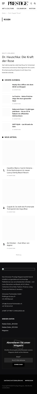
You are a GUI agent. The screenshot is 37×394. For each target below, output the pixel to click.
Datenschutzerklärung (13, 380)
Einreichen (18, 364)
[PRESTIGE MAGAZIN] (18, 3)
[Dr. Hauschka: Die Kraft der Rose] (18, 38)
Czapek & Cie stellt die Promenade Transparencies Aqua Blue (20, 208)
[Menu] (3, 3)
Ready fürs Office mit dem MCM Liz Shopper (22, 86)
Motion (32, 8)
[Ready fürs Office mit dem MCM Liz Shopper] (6, 87)
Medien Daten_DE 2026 (10, 327)
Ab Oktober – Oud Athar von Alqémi (18, 244)
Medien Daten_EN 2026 (10, 324)
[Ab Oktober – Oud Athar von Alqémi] (18, 228)
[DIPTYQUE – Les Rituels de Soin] (6, 127)
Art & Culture (8, 8)
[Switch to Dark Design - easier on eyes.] (31, 3)
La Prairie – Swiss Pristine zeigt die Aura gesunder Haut (22, 98)
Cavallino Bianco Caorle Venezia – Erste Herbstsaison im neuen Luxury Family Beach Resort (20, 170)
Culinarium (21, 8)
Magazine (5, 330)
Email (18, 357)
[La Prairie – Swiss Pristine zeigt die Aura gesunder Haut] (6, 99)
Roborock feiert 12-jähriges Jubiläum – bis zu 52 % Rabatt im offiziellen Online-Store (23, 112)
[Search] (35, 3)
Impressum (29, 380)
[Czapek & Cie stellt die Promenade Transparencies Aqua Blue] (18, 191)
